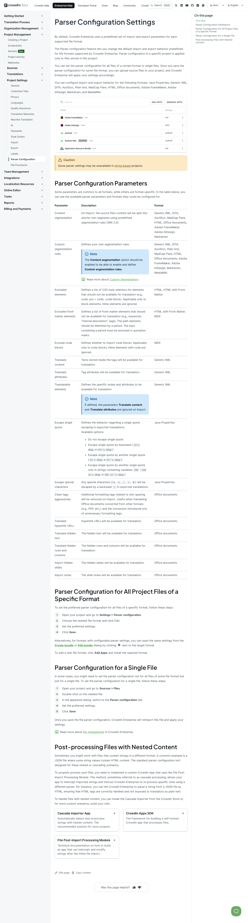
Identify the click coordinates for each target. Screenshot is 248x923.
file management (93, 732)
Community (129, 5)
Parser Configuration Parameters (101, 183)
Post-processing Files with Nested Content (116, 747)
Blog (115, 5)
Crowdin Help (41, 5)
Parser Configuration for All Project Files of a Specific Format (116, 595)
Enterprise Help (64, 5)
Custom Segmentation (124, 279)
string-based (123, 165)
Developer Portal (87, 5)
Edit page (64, 872)
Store (105, 5)
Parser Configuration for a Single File (106, 667)
